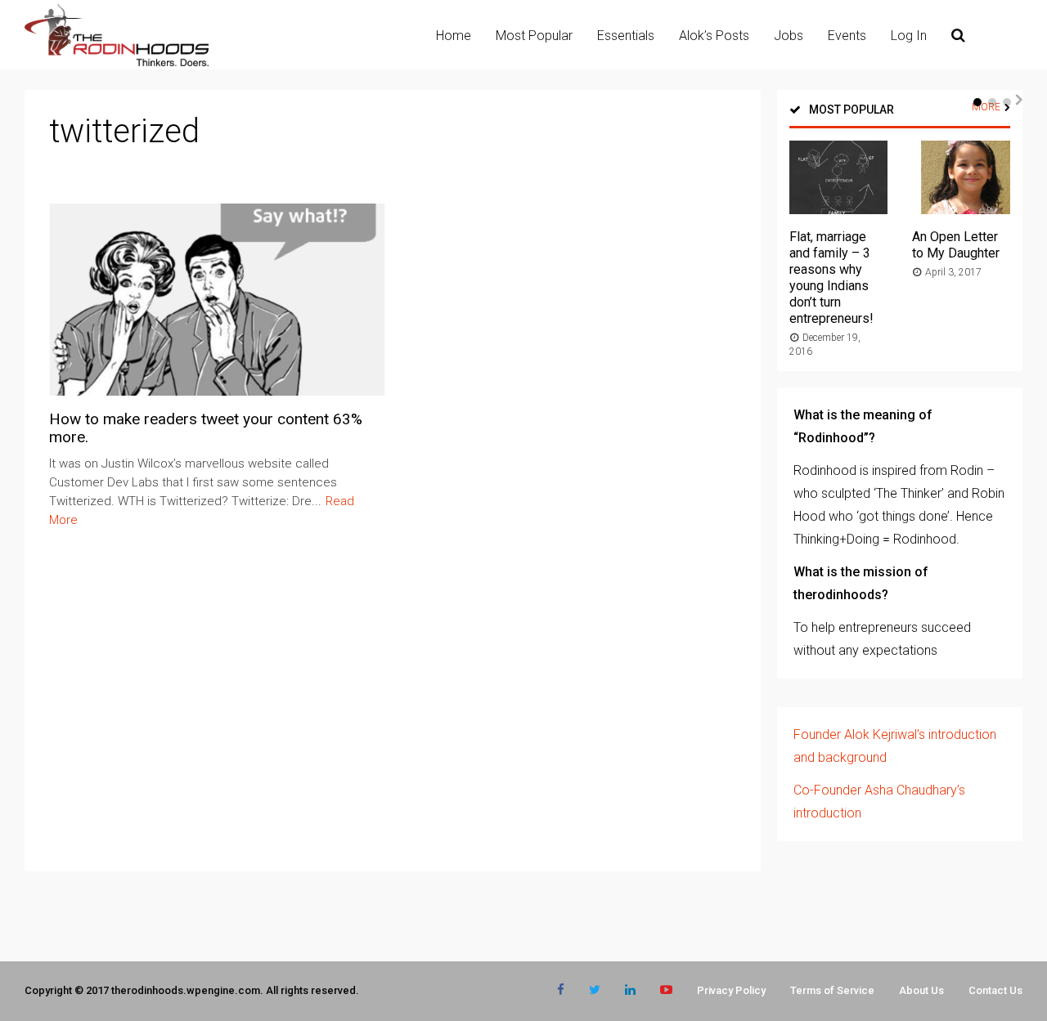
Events (847, 35)
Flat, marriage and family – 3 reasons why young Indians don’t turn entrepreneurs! (831, 277)
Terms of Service (832, 990)
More (986, 107)
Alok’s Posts (714, 35)
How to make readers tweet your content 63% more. (205, 428)
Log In (909, 35)
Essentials (625, 35)
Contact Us (995, 990)
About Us (921, 990)
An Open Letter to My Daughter (956, 245)
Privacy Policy (731, 990)
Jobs (788, 35)
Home (453, 35)
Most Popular (534, 35)
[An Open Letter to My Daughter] (961, 209)
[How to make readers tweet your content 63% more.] (217, 391)
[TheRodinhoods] (117, 63)
